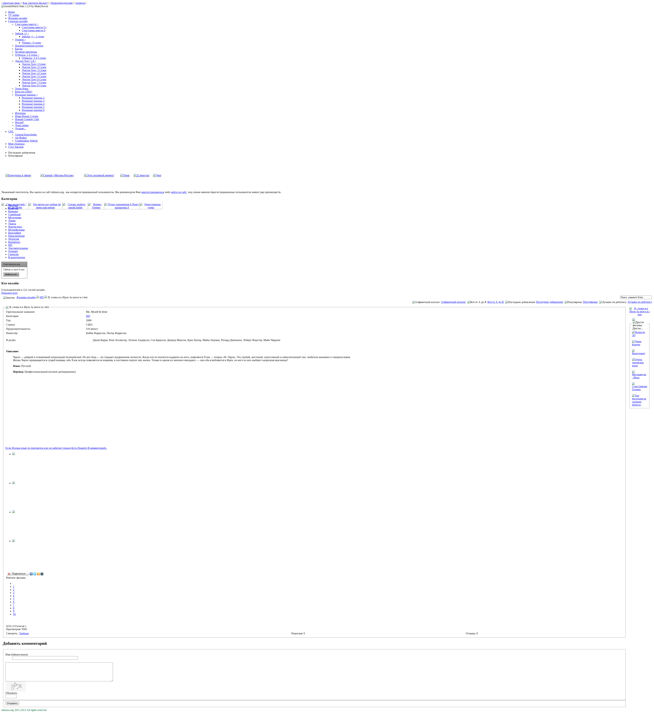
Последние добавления (549, 301)
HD (42, 297)
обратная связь (11, 3)
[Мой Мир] (42, 574)
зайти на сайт (179, 192)
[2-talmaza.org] (13, 483)
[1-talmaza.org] (13, 541)
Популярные (590, 301)
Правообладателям (62, 3)
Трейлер (24, 633)
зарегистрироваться (152, 192)
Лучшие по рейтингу (640, 301)
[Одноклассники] (38, 574)
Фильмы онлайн (26, 297)
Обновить (11, 693)
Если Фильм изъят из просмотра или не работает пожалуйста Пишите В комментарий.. (56, 448)
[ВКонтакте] (31, 574)
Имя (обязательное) (16, 654)
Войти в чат (11, 274)
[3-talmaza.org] (13, 512)
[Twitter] (35, 574)
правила (80, 3)
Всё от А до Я (495, 301)
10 (14, 614)
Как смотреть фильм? (35, 3)
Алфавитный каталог (453, 301)
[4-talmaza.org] (13, 454)
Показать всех (9, 292)
